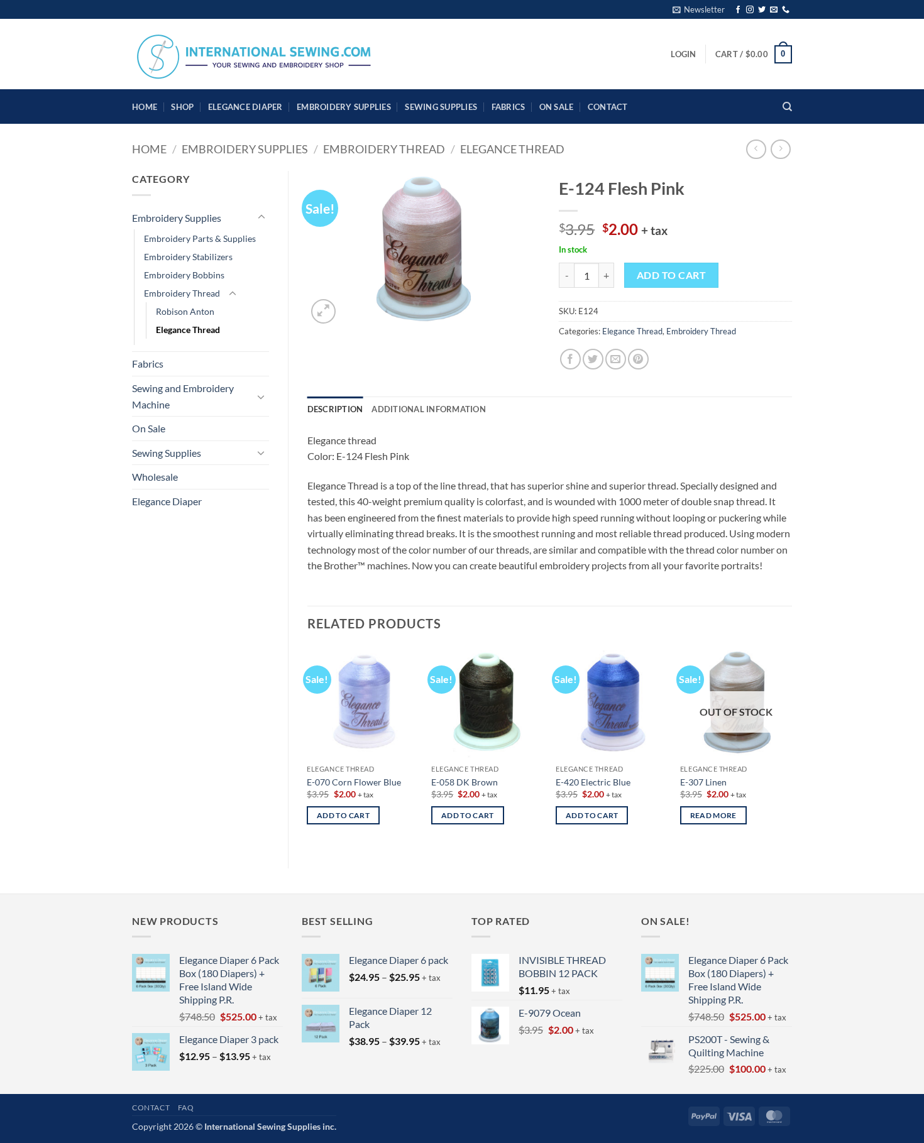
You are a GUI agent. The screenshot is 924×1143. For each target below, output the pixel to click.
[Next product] (756, 149)
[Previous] (308, 746)
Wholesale (155, 477)
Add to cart (671, 275)
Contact (608, 107)
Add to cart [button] (343, 815)
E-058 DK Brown (464, 782)
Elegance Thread (512, 149)
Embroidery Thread (384, 149)
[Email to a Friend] (615, 359)
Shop (182, 107)
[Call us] (785, 10)
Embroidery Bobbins (184, 275)
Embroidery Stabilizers (188, 256)
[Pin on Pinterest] (638, 359)
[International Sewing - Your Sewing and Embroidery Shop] (254, 54)
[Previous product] (780, 149)
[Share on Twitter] (593, 359)
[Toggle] (261, 217)
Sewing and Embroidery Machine (183, 396)
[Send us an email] (774, 10)
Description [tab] (335, 409)
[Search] (787, 107)
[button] (699, 9)
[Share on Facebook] (570, 359)
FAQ (186, 1107)
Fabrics (508, 107)
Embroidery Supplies (344, 107)
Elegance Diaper (245, 107)
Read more (713, 815)
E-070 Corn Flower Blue (354, 782)
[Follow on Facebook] (738, 10)
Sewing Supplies (441, 107)
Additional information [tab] (428, 409)
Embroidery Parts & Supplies (200, 238)
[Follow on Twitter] (762, 10)
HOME (144, 107)
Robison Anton (185, 311)
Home (149, 149)
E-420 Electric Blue (593, 782)
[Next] (791, 746)
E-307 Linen (703, 782)
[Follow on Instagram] (750, 10)
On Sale (556, 107)
